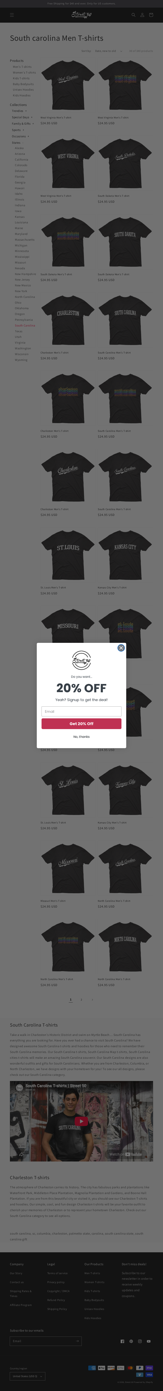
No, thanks (81, 736)
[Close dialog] (121, 647)
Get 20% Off (81, 723)
